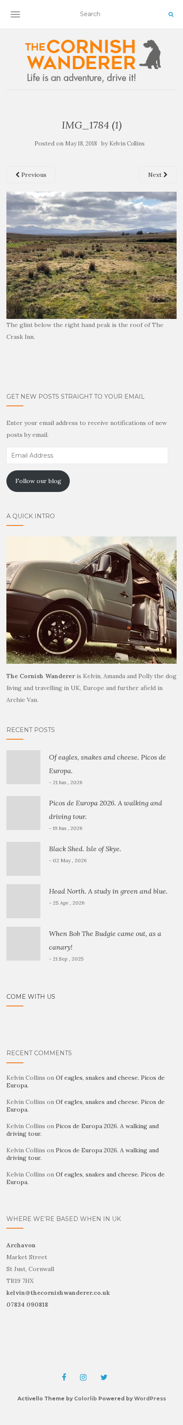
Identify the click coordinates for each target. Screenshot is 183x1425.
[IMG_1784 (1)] (91, 254)
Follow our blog (38, 481)
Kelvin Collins (127, 143)
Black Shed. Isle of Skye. (85, 848)
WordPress (150, 1398)
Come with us (30, 996)
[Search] (171, 14)
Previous (33, 175)
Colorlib (85, 1398)
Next (155, 175)
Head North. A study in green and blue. (108, 891)
